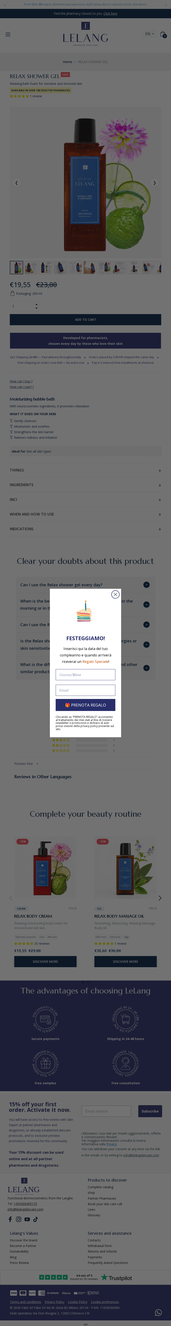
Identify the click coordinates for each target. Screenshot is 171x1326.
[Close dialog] (115, 594)
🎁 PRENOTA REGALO (85, 705)
